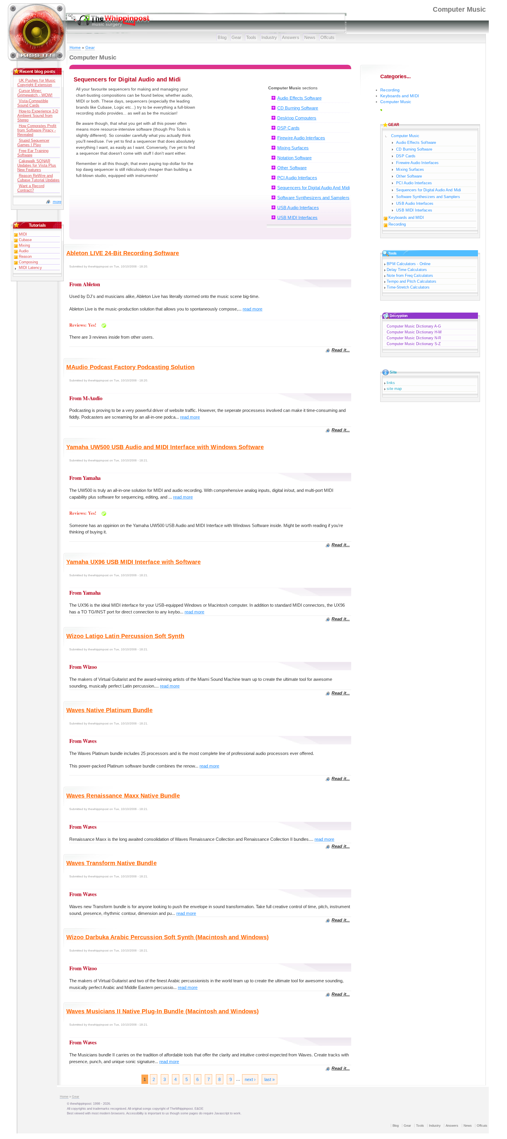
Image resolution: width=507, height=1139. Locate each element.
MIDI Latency (30, 267)
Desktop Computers (296, 117)
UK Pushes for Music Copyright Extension (36, 82)
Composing (28, 262)
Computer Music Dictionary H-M (414, 332)
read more (253, 308)
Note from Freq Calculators (410, 275)
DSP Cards (288, 127)
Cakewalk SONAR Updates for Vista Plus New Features (36, 165)
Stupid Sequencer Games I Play (33, 142)
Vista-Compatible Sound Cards (32, 103)
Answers (290, 37)
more (57, 202)
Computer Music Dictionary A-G (414, 326)
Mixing (24, 245)
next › (250, 1079)
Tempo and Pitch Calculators (411, 281)
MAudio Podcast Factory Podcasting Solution (130, 367)
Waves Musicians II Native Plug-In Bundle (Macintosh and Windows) (162, 1011)
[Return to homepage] (37, 60)
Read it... (341, 349)
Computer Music (395, 102)
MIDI (23, 234)
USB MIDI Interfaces (297, 217)
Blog (222, 37)
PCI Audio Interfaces (297, 177)
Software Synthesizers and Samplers (313, 197)
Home (75, 47)
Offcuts (327, 37)
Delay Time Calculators (407, 269)
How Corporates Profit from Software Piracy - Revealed (36, 130)
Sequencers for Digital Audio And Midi (313, 187)
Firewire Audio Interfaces (301, 137)
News (309, 37)
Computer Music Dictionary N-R (414, 338)
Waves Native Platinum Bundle (109, 710)
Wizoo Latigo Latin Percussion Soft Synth (125, 636)
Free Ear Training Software (32, 153)
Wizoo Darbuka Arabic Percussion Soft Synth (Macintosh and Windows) (167, 937)
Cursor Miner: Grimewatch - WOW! (35, 92)
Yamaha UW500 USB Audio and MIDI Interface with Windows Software (165, 447)
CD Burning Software (297, 107)
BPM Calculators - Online (408, 264)
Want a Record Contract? (30, 188)
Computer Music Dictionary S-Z (414, 344)
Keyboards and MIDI (399, 96)
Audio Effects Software (299, 98)
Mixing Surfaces (293, 147)
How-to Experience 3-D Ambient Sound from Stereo (37, 115)
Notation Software (294, 157)
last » (269, 1079)
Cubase (25, 240)
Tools (251, 37)
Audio (23, 251)
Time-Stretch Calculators (408, 287)
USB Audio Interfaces (298, 207)
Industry (269, 37)
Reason (25, 256)
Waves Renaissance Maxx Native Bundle (123, 795)
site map (394, 388)
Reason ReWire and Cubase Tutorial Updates (38, 177)
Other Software (292, 167)
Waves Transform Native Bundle (111, 863)
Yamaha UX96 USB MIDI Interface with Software (133, 562)
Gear (236, 37)
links (391, 383)
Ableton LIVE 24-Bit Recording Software (122, 253)
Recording (390, 90)
